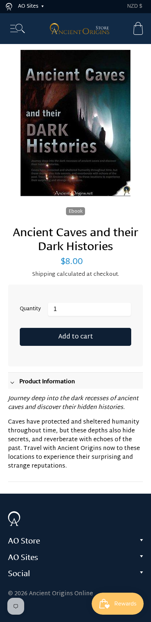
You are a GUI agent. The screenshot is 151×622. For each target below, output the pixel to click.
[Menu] (17, 28)
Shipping (43, 274)
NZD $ (134, 6)
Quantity (30, 309)
